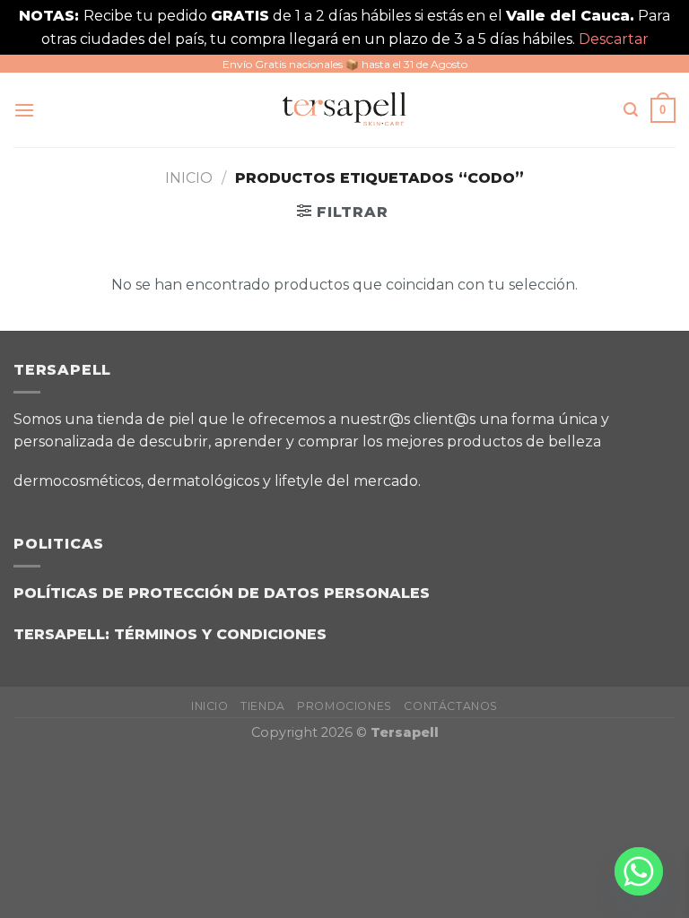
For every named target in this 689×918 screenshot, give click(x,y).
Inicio (189, 177)
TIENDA (262, 706)
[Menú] (24, 110)
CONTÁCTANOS (451, 706)
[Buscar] (631, 109)
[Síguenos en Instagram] (491, 474)
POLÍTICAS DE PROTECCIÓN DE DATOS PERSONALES (221, 593)
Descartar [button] (614, 39)
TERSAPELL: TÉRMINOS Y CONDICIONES (170, 634)
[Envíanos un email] (536, 474)
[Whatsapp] (639, 871)
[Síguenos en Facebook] (446, 474)
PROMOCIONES (344, 706)
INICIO (210, 706)
